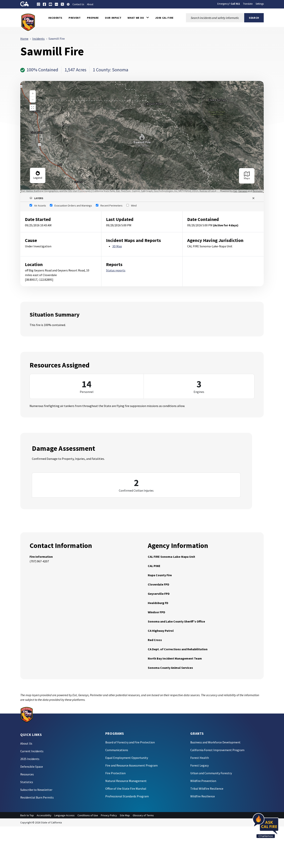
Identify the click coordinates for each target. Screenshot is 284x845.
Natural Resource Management (126, 781)
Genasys (242, 191)
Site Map (125, 815)
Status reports (115, 270)
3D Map (117, 246)
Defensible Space (31, 766)
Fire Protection (115, 773)
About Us (26, 743)
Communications (116, 750)
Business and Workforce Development (215, 742)
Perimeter (258, 191)
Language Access (64, 815)
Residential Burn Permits (37, 797)
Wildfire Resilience (202, 796)
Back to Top (27, 815)
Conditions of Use (87, 815)
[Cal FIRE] (28, 22)
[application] (142, 137)
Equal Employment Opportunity (126, 758)
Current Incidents (31, 751)
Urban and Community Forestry (211, 773)
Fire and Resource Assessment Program (131, 765)
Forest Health (199, 758)
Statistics (26, 782)
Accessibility (44, 815)
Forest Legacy (199, 765)
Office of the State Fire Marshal (125, 788)
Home (24, 38)
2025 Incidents (29, 759)
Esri (235, 191)
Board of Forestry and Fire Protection (130, 742)
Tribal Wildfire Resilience (206, 788)
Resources (27, 774)
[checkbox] (38, 205)
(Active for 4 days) (225, 225)
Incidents (38, 38)
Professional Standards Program (127, 796)
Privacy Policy (109, 815)
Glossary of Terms (143, 815)
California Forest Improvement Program (217, 750)
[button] (138, 17)
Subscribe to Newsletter (36, 790)
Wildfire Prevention (203, 781)
